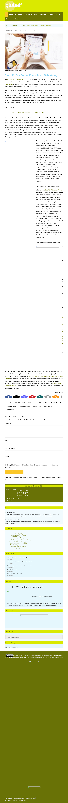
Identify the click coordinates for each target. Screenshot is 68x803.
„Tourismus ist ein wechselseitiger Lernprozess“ (19, 561)
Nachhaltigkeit (37, 406)
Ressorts (21, 14)
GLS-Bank (31, 402)
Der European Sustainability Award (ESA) (16, 514)
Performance (9, 84)
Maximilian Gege (11, 406)
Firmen (27, 30)
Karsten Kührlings (43, 402)
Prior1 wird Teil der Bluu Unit (14, 574)
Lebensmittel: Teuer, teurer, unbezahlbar (17, 557)
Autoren (17, 30)
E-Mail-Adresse (10, 448)
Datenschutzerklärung (19, 800)
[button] (8, 396)
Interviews (18, 19)
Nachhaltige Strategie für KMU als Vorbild (28, 112)
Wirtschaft (35, 30)
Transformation (10, 409)
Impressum (8, 800)
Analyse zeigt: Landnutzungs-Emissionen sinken (19, 565)
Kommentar (29, 14)
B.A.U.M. (22, 30)
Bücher (58, 14)
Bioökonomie (9, 19)
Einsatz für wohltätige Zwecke (62, 331)
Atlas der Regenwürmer (13, 569)
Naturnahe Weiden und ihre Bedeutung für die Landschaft (21, 521)
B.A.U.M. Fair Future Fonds (15, 79)
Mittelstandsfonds (24, 406)
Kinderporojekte (56, 402)
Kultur (31, 30)
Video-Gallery (43, 14)
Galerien (51, 14)
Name (7, 440)
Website (7, 456)
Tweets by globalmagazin (11, 647)
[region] (34, 619)
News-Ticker (12, 14)
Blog (35, 14)
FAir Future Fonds (20, 402)
